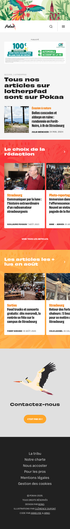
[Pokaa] (10, 26)
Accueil (8, 74)
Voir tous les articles (35, 238)
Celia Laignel (56, 331)
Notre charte (35, 459)
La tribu (35, 453)
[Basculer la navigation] (63, 26)
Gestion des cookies (35, 483)
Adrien (60, 224)
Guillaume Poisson (17, 224)
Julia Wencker (40, 132)
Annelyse (36, 513)
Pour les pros (35, 471)
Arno (47, 513)
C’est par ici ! (35, 419)
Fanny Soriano (14, 331)
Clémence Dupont (45, 508)
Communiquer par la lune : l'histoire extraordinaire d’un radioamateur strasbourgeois (24, 205)
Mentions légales (35, 477)
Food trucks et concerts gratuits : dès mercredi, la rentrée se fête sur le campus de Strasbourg (24, 315)
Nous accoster (35, 465)
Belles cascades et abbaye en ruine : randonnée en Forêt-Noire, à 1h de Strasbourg (48, 119)
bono (41, 504)
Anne (51, 224)
